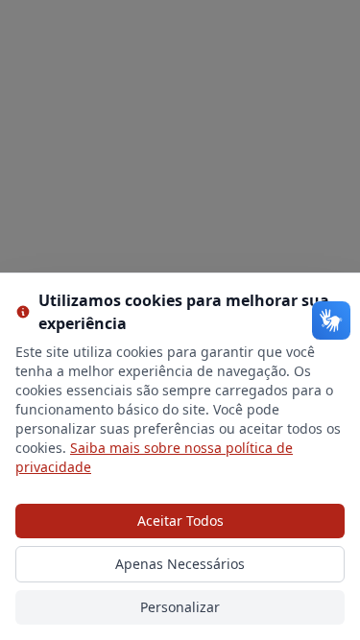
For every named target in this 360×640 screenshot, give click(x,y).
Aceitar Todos (180, 520)
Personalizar (180, 607)
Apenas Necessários (180, 564)
